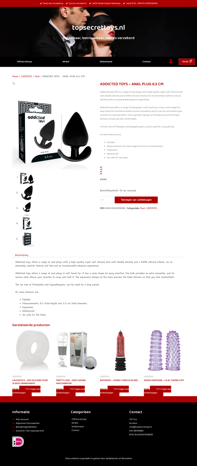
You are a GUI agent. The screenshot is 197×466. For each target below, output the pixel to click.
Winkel (65, 62)
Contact (147, 62)
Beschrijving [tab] (21, 255)
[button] (13, 83)
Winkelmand (106, 62)
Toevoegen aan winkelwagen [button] (26, 391)
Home (15, 76)
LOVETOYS (26, 76)
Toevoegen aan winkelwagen (136, 199)
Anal (37, 76)
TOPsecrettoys (24, 62)
